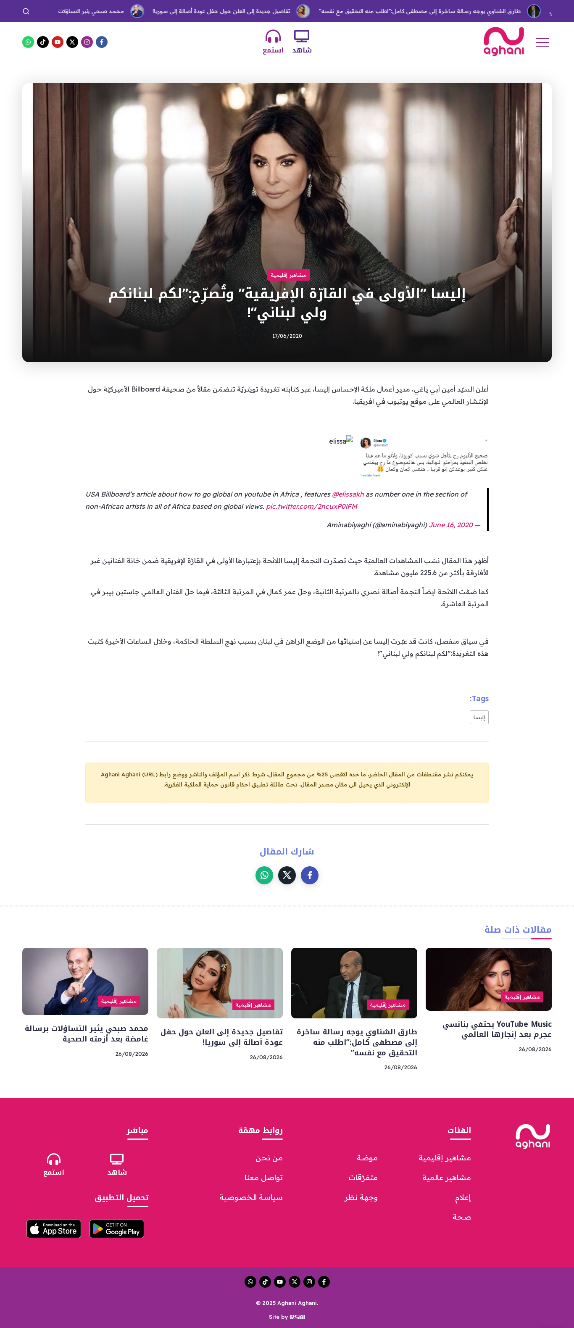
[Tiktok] (43, 42)
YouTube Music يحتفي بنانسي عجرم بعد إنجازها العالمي (497, 1029)
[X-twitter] (72, 42)
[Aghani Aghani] (504, 41)
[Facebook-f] (102, 42)
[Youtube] (57, 42)
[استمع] (273, 36)
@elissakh (348, 494)
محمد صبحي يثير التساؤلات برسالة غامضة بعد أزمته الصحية (86, 1033)
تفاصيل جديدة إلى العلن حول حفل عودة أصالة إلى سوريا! (185, 11)
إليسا (479, 717)
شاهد (302, 50)
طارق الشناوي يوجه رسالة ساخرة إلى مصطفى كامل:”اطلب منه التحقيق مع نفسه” (384, 11)
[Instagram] (87, 42)
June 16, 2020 (451, 525)
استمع (273, 50)
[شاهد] (301, 36)
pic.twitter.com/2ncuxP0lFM (311, 506)
